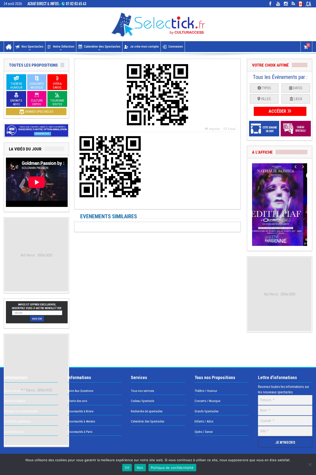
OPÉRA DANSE (57, 85)
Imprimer (214, 129)
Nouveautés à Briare (80, 411)
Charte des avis (77, 401)
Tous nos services (142, 391)
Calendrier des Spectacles (102, 46)
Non (140, 468)
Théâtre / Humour (206, 391)
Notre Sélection (63, 46)
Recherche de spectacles (146, 411)
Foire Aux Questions (80, 391)
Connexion (175, 46)
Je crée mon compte (144, 46)
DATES (297, 88)
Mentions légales (14, 401)
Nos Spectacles (32, 46)
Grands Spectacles (206, 411)
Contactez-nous (14, 432)
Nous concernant (14, 391)
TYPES (266, 88)
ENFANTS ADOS (16, 102)
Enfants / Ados (204, 421)
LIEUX (297, 99)
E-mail (232, 129)
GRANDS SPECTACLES (38, 111)
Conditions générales (17, 421)
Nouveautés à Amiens (81, 421)
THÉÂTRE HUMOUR (16, 85)
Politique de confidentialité (21, 411)
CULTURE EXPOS (37, 102)
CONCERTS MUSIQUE (37, 85)
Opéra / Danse (204, 432)
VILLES (265, 99)
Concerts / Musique (207, 401)
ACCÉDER (278, 111)
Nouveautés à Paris (79, 432)
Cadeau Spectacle (142, 401)
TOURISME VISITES (57, 102)
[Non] (309, 464)
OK (127, 468)
